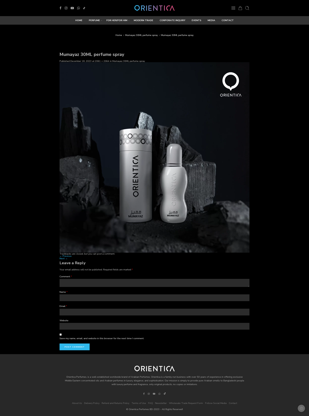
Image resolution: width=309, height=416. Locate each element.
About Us (77, 403)
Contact (233, 403)
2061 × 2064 (102, 61)
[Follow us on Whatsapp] (78, 8)
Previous (66, 256)
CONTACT (228, 20)
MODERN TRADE (143, 20)
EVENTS (196, 20)
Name (64, 292)
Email (63, 306)
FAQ (150, 403)
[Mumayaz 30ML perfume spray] (154, 157)
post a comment (105, 253)
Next (64, 258)
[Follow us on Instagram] (66, 8)
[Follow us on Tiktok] (84, 8)
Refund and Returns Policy (115, 403)
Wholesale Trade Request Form (186, 403)
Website (64, 320)
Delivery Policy (91, 403)
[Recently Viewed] (301, 408)
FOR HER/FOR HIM (116, 20)
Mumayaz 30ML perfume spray (141, 35)
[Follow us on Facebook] (60, 8)
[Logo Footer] (154, 368)
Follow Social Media (216, 403)
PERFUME (94, 20)
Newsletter (161, 403)
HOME (78, 20)
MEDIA (211, 20)
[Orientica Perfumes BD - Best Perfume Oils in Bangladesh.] (154, 8)
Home (119, 35)
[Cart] (240, 8)
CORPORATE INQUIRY (172, 20)
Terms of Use (138, 403)
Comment (66, 276)
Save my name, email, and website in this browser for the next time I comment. (102, 338)
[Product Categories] (233, 8)
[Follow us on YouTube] (72, 8)
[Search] (247, 8)
